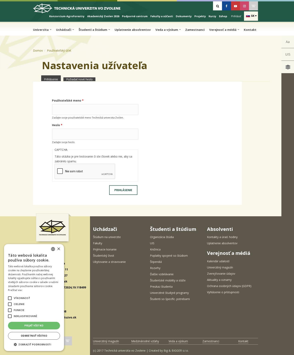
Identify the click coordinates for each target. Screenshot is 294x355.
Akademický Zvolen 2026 (103, 16)
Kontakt (250, 30)
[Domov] (80, 10)
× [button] (58, 248)
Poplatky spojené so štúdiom (169, 255)
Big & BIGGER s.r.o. (176, 350)
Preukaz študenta (161, 286)
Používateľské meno (68, 100)
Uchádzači (64, 30)
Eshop (223, 16)
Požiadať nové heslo (79, 79)
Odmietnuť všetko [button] (34, 335)
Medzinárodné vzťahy (145, 341)
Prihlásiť (236, 16)
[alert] (34, 297)
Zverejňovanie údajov (221, 273)
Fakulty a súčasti (161, 16)
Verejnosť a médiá (223, 30)
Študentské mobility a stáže (168, 280)
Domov (38, 50)
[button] (10, 298)
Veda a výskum (167, 30)
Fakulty (97, 243)
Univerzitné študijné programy (169, 293)
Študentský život (103, 255)
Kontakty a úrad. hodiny (222, 237)
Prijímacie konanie (105, 249)
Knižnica (155, 249)
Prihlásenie (52, 79)
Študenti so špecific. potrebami (170, 299)
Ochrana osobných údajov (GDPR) (229, 286)
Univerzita (41, 30)
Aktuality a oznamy (219, 280)
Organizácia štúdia (162, 237)
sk (252, 16)
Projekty (200, 16)
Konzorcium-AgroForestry (66, 16)
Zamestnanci (195, 30)
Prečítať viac (15, 290)
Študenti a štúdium (93, 30)
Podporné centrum (135, 16)
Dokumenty (184, 16)
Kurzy (212, 16)
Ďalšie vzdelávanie (162, 274)
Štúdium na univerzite (107, 237)
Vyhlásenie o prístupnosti (223, 292)
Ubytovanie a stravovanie (109, 262)
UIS (287, 54)
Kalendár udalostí (218, 261)
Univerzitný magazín (220, 267)
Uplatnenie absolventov (133, 30)
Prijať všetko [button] (33, 325)
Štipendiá (156, 262)
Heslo (57, 125)
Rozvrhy (155, 268)
